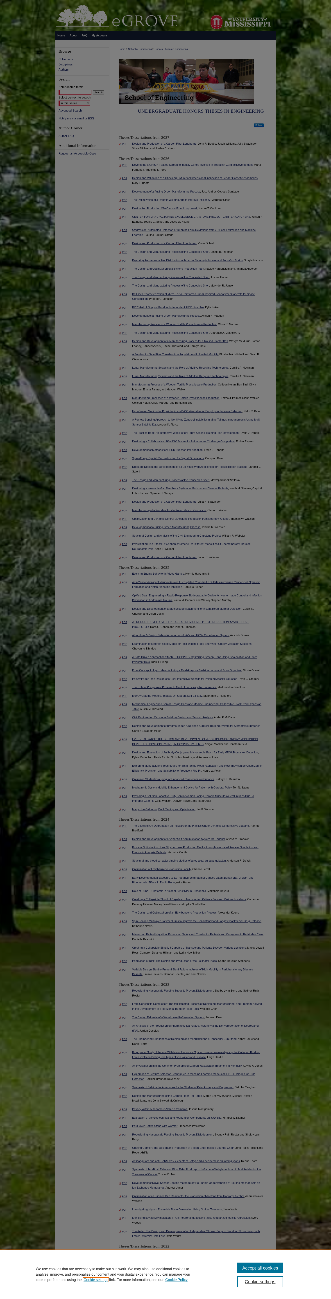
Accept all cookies (260, 1267)
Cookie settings (96, 1280)
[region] (165, 1274)
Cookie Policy (176, 1280)
